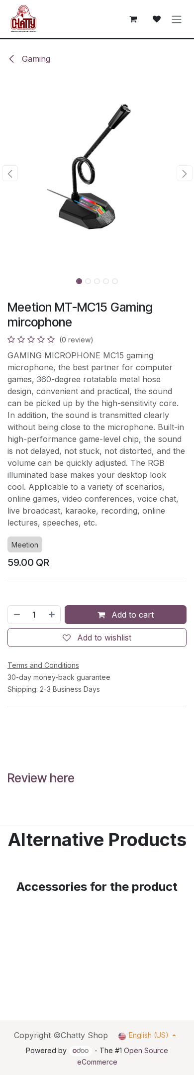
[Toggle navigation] (177, 18)
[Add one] (52, 615)
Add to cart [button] (131, 615)
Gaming (34, 59)
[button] (9, 173)
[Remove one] (16, 615)
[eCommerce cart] (133, 19)
